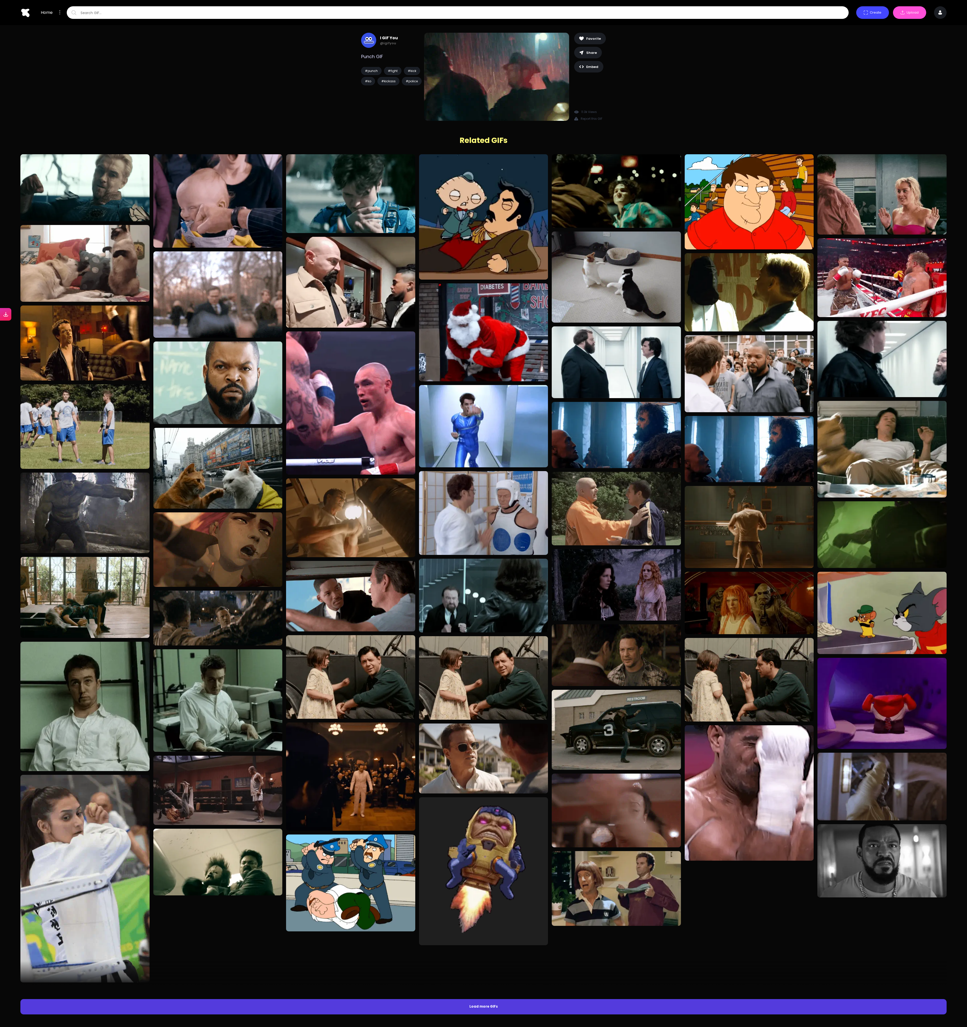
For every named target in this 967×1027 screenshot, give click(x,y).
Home (47, 13)
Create (875, 12)
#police (412, 81)
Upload (913, 12)
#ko (368, 81)
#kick (412, 71)
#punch (371, 71)
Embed (592, 66)
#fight (393, 71)
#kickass (388, 81)
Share (591, 52)
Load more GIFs (483, 884)
